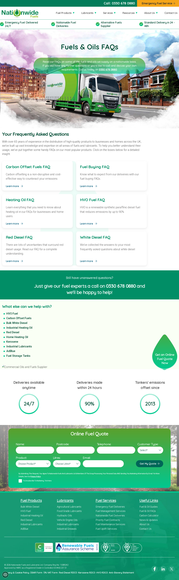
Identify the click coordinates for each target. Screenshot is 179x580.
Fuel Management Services (110, 511)
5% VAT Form (50, 572)
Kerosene (12, 341)
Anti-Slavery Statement (121, 572)
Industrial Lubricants (19, 346)
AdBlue (10, 351)
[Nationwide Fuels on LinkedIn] (163, 569)
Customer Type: (147, 444)
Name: (20, 444)
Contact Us (170, 13)
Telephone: (104, 444)
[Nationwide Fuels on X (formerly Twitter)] (171, 569)
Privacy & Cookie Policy (16, 572)
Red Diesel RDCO (68, 572)
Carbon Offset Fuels (18, 318)
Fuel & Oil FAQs (147, 511)
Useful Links (148, 500)
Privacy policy (35, 477)
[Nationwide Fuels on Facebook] (154, 569)
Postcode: (62, 444)
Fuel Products (63, 13)
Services (108, 13)
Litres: (56, 457)
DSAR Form (36, 572)
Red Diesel (12, 332)
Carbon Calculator (149, 515)
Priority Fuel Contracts (108, 519)
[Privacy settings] (5, 574)
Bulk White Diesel (16, 323)
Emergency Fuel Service (157, 3)
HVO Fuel (12, 313)
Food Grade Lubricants (69, 511)
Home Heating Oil (17, 337)
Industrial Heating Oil (19, 327)
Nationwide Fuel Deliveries (66, 24)
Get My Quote (148, 463)
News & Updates (148, 519)
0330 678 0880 (123, 3)
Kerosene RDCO (86, 572)
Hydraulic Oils (64, 515)
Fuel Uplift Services (106, 528)
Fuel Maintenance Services (110, 524)
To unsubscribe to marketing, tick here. (37, 481)
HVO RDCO (102, 572)
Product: (21, 457)
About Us (149, 13)
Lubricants (87, 13)
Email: (86, 457)
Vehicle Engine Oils (67, 519)
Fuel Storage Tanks (18, 355)
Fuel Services (106, 500)
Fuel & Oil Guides (148, 506)
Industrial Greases (66, 528)
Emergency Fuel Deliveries (110, 506)
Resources (128, 13)
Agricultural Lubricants (69, 506)
